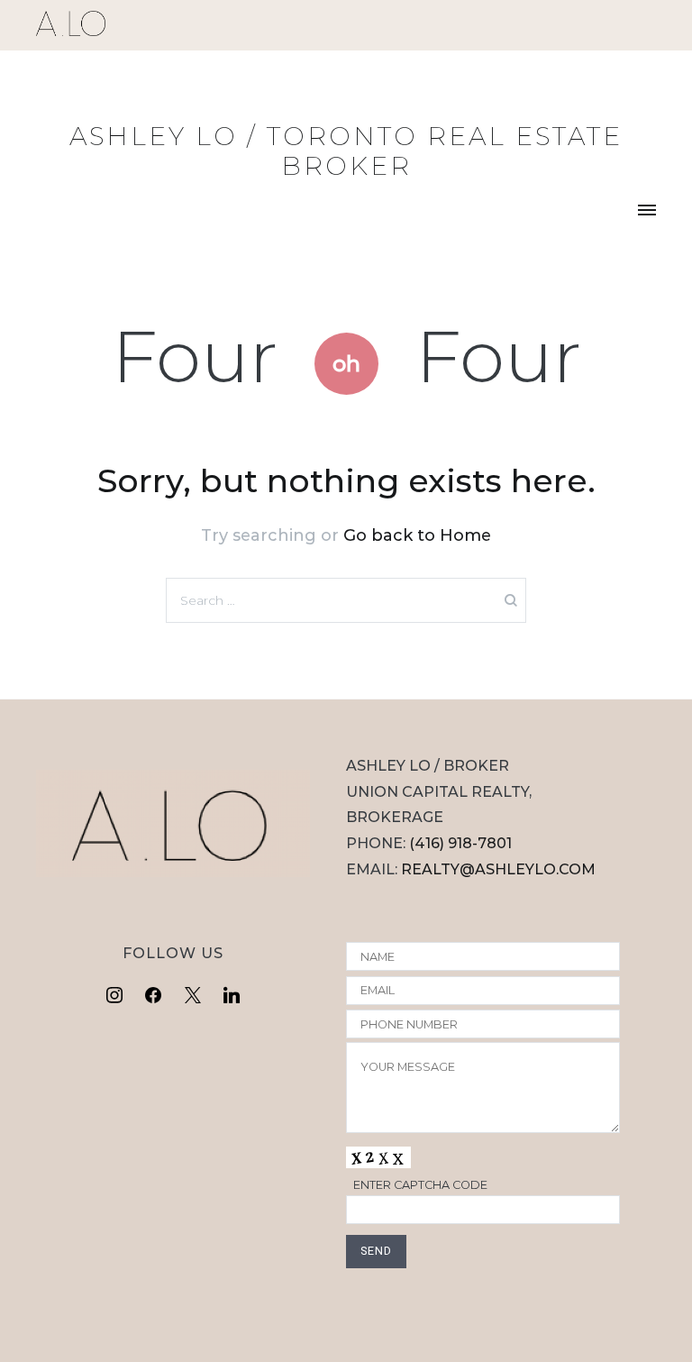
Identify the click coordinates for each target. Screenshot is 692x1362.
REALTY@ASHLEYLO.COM (498, 869)
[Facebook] (153, 996)
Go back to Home (417, 535)
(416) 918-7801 (460, 843)
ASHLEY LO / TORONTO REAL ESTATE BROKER (346, 151)
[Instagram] (114, 996)
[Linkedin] (232, 996)
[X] (193, 996)
